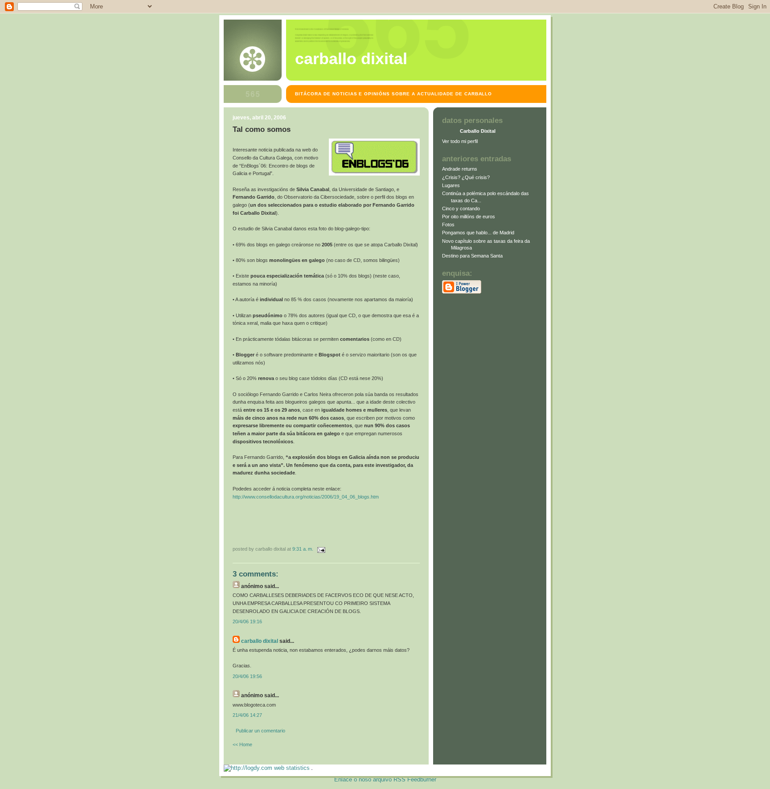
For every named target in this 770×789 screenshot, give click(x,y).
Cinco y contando (461, 208)
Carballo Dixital (351, 59)
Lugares (451, 185)
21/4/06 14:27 (247, 715)
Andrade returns (459, 169)
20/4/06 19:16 (247, 621)
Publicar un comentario (260, 730)
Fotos (448, 224)
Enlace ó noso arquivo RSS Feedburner (385, 779)
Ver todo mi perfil (460, 141)
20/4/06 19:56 (247, 676)
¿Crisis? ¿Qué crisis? (466, 177)
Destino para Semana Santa (472, 255)
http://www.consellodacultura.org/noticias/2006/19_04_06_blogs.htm (306, 496)
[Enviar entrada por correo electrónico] (320, 549)
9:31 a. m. (302, 549)
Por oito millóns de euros (468, 216)
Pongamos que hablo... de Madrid (478, 232)
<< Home (242, 744)
